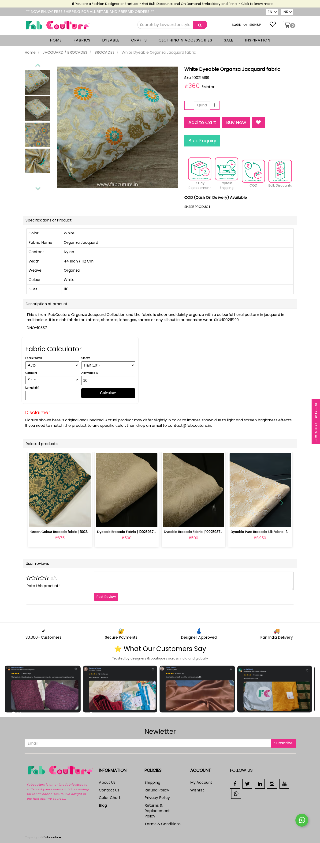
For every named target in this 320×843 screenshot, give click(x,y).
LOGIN (236, 24)
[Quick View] (71, 521)
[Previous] (37, 64)
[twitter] (247, 783)
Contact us (109, 790)
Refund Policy (157, 790)
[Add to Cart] (116, 521)
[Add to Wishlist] (258, 122)
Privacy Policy (157, 797)
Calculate (108, 393)
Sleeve (85, 358)
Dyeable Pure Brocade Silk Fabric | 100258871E (267, 531)
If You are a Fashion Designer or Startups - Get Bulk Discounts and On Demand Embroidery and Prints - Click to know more (163, 3)
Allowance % (89, 373)
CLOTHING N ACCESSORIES (185, 40)
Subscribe (283, 743)
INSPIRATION (257, 40)
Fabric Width (33, 358)
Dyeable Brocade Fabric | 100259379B (194, 531)
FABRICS (82, 40)
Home (30, 52)
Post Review (106, 596)
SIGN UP (255, 24)
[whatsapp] (236, 793)
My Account (201, 782)
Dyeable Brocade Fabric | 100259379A (127, 531)
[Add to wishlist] (60, 521)
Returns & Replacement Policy (157, 811)
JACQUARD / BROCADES (65, 52)
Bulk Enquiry (202, 140)
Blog (103, 805)
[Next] (37, 187)
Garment (31, 373)
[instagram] (272, 783)
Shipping (152, 782)
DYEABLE (110, 40)
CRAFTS (139, 40)
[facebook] (235, 783)
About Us (107, 782)
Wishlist (197, 790)
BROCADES (104, 52)
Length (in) (32, 387)
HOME (56, 40)
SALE (228, 40)
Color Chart (110, 797)
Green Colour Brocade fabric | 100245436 (64, 531)
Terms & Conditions (163, 824)
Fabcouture (52, 837)
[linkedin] (260, 783)
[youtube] (284, 783)
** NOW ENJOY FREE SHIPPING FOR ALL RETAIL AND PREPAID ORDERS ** (90, 11)
